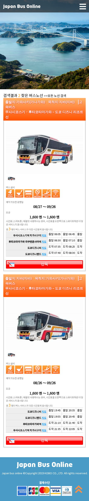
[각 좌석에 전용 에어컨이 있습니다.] (28, 193)
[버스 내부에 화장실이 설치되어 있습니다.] (19, 193)
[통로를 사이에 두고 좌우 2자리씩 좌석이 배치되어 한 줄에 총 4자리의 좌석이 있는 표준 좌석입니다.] (10, 193)
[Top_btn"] (79, 490)
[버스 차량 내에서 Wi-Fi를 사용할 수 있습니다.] (56, 193)
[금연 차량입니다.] (37, 193)
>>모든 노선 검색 (55, 95)
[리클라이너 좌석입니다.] (46, 193)
